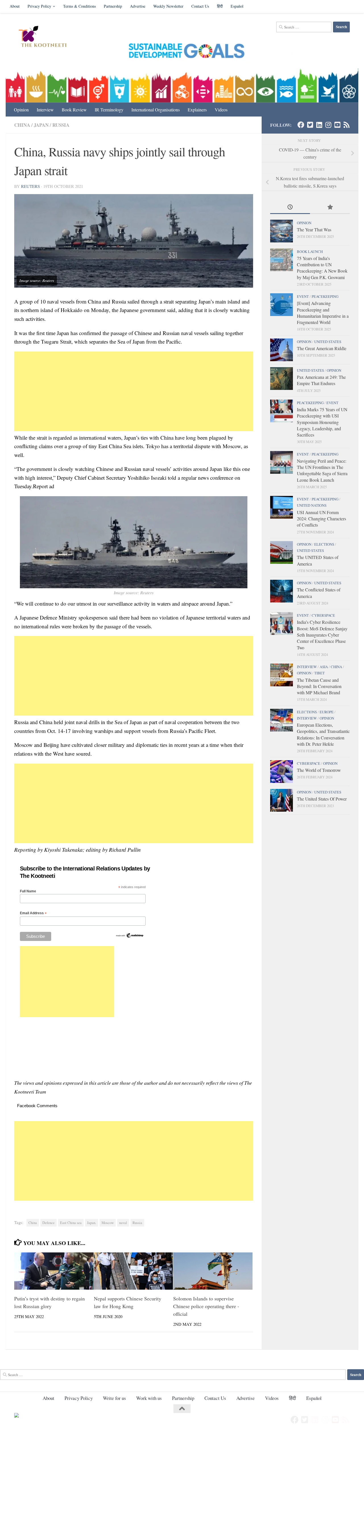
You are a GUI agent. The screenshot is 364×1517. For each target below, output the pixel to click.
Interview (45, 110)
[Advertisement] (133, 391)
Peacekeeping (325, 296)
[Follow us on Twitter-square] (310, 124)
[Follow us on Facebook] (300, 124)
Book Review (74, 110)
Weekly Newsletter (168, 6)
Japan (41, 124)
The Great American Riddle (321, 348)
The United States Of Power (322, 799)
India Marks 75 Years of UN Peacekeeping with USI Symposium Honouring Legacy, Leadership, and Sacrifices (322, 422)
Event (303, 296)
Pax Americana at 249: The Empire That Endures (321, 380)
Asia (324, 666)
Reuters (30, 186)
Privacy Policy (39, 6)
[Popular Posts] (330, 207)
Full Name (28, 891)
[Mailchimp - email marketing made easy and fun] (129, 937)
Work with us (149, 1398)
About (15, 6)
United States (327, 341)
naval (123, 1222)
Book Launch (310, 251)
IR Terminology (109, 110)
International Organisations (155, 110)
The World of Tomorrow (319, 770)
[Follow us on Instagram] (328, 124)
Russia (60, 124)
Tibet (319, 673)
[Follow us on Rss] (346, 124)
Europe (327, 711)
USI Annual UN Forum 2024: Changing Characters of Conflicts (321, 518)
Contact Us (200, 6)
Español (237, 6)
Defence (48, 1222)
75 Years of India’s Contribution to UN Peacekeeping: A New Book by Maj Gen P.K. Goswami (322, 267)
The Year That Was (314, 229)
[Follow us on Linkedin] (319, 124)
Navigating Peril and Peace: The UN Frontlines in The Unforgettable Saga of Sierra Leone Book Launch (322, 470)
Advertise (137, 6)
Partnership (113, 6)
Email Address (33, 913)
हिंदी (220, 6)
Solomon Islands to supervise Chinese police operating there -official (206, 1306)
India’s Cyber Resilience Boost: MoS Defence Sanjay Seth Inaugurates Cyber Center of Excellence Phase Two (322, 634)
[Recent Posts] (290, 207)
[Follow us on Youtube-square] (337, 124)
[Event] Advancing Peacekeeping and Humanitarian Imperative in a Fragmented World (323, 312)
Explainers (197, 110)
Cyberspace (323, 615)
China (22, 124)
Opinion (21, 110)
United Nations (311, 505)
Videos (221, 110)
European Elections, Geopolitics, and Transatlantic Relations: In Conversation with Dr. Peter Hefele (323, 734)
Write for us (114, 1398)
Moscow (108, 1222)
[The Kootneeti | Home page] (46, 37)
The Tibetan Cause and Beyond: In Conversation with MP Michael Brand (319, 686)
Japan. (91, 1222)
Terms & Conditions (79, 6)
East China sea (71, 1222)
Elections (324, 544)
